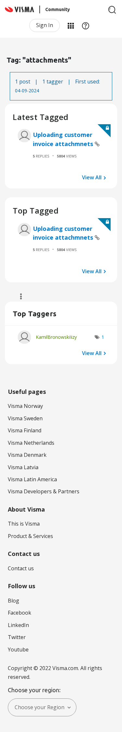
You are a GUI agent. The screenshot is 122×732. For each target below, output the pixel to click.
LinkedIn (18, 625)
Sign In (44, 25)
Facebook (19, 612)
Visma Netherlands (31, 442)
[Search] (112, 10)
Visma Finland (24, 430)
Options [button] (18, 296)
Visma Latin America (32, 479)
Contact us (21, 568)
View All (92, 177)
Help (85, 25)
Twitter (17, 637)
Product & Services (30, 536)
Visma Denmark (27, 454)
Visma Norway (25, 406)
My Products (70, 25)
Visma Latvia (23, 467)
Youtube (18, 649)
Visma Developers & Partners (43, 491)
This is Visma (24, 523)
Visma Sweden (25, 418)
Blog (13, 600)
